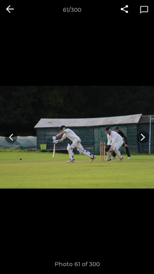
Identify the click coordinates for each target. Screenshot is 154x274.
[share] (124, 10)
